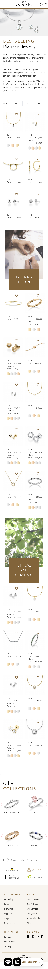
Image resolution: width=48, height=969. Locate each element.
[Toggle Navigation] (4, 4)
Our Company (33, 899)
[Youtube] (39, 936)
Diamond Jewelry (17, 860)
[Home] (24, 3)
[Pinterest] (29, 936)
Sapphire (8, 913)
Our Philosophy (33, 904)
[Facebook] (42, 936)
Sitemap (7, 946)
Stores (30, 923)
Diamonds (8, 909)
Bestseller (34, 860)
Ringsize (7, 904)
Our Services (32, 909)
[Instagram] (34, 936)
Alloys (6, 918)
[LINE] (8, 962)
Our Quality (32, 913)
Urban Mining (10, 923)
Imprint (7, 937)
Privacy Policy (9, 942)
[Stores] (46, 4)
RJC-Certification (34, 918)
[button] (16, 114)
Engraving (8, 899)
